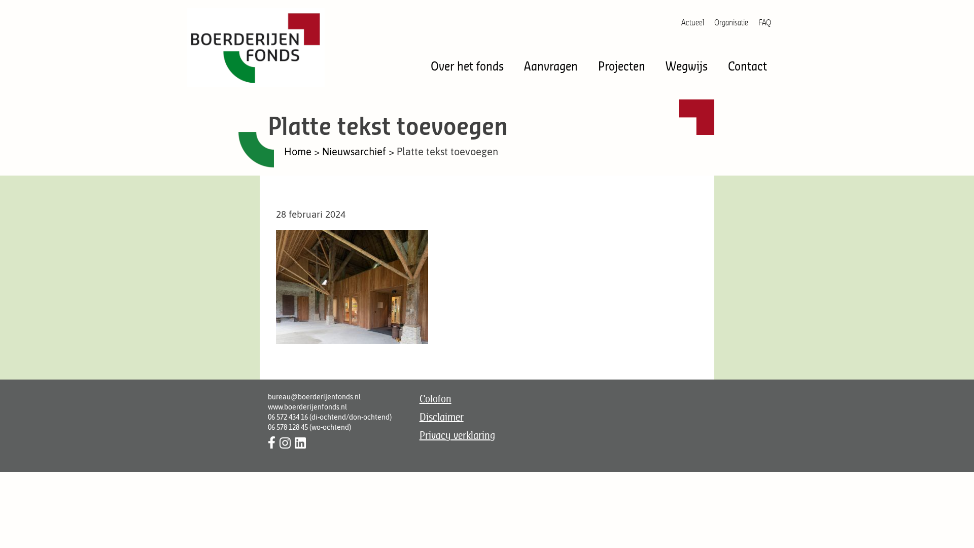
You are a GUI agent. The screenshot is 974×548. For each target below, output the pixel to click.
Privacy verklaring (457, 435)
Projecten (621, 65)
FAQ (764, 22)
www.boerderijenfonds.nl (307, 407)
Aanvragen (551, 65)
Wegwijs (687, 65)
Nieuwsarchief (354, 151)
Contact (747, 65)
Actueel (692, 22)
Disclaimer (442, 417)
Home (297, 151)
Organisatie (731, 22)
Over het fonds (467, 65)
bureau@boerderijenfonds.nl (314, 397)
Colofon (435, 398)
